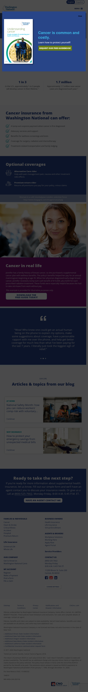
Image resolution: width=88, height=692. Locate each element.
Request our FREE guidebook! (55, 48)
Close (80, 16)
